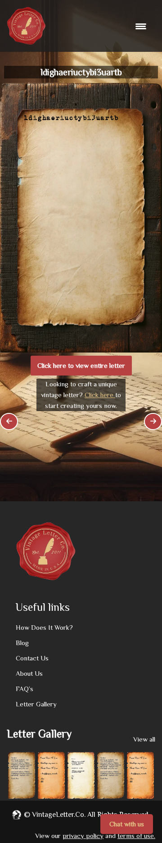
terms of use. (136, 835)
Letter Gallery (36, 704)
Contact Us (32, 658)
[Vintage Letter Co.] (26, 26)
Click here (100, 395)
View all (144, 739)
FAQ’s (24, 688)
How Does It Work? (44, 627)
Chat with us (126, 824)
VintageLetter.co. (59, 815)
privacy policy (83, 835)
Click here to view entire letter (81, 365)
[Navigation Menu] (142, 26)
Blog (22, 642)
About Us (29, 673)
